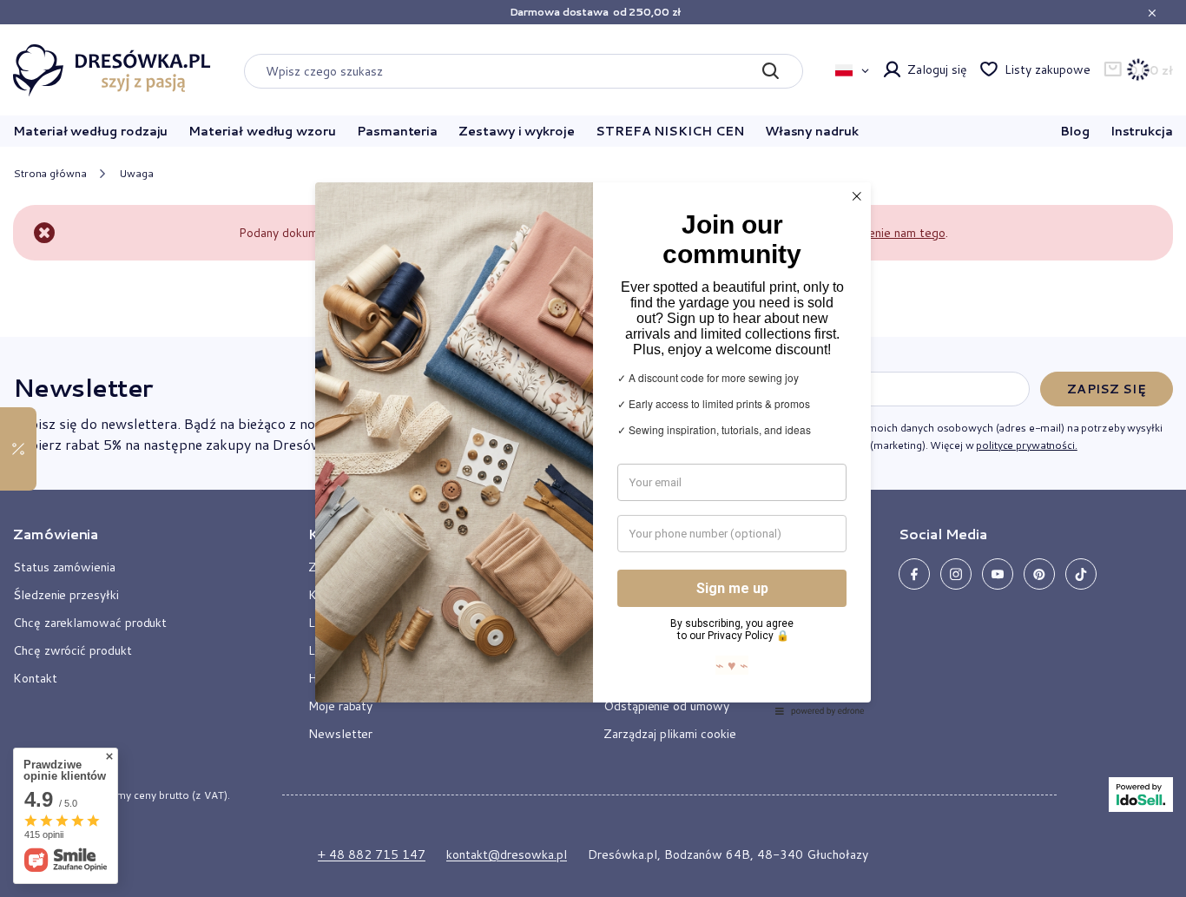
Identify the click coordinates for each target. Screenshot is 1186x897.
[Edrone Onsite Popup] (593, 448)
